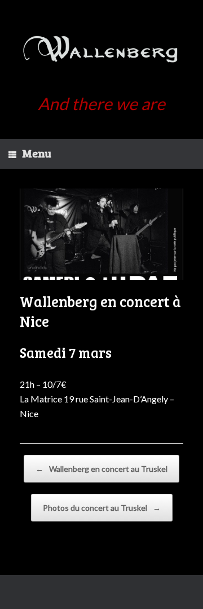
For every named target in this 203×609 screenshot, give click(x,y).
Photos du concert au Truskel (102, 507)
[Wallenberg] (101, 50)
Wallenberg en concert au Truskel (101, 469)
